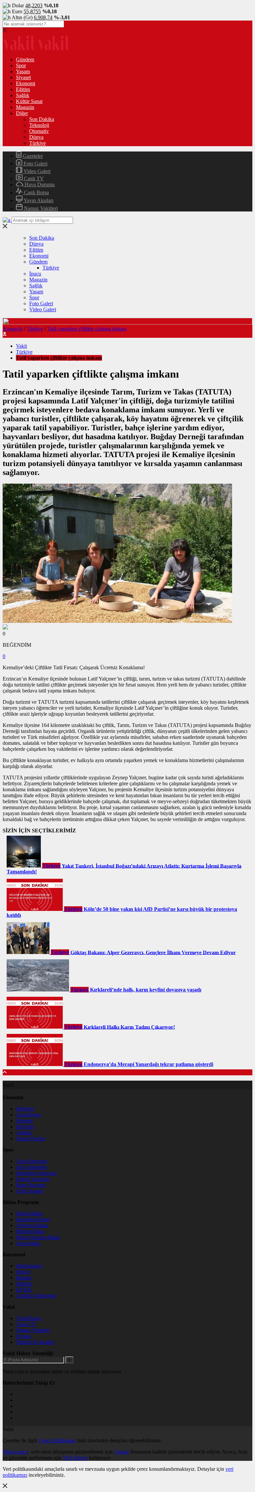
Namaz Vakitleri (40, 208)
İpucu (35, 273)
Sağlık (22, 95)
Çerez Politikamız (57, 1440)
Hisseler (24, 1120)
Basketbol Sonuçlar (36, 1173)
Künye (23, 1272)
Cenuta (121, 1452)
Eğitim (23, 89)
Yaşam (23, 71)
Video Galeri (36, 171)
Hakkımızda (29, 1266)
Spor (21, 65)
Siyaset (23, 77)
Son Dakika (41, 119)
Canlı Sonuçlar (31, 1161)
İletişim (23, 1278)
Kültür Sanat (29, 101)
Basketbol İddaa (33, 1219)
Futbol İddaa (29, 1213)
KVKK (24, 1289)
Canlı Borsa (36, 192)
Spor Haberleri (31, 1167)
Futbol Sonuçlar (32, 1179)
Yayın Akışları (38, 200)
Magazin (25, 107)
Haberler (25, 1108)
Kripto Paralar (30, 1138)
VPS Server (75, 1458)
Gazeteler (32, 156)
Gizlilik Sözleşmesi (36, 1295)
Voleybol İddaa (32, 1225)
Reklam (24, 1283)
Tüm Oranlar (29, 1191)
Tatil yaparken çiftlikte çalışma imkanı (87, 328)
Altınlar (24, 1132)
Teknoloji (39, 125)
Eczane (23, 1336)
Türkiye (37, 143)
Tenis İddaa (28, 1243)
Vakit (21, 346)
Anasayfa (13, 328)
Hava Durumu (39, 184)
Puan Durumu (30, 1185)
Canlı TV (33, 178)
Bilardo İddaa (30, 1231)
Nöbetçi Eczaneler (35, 1342)
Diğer (22, 113)
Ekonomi (25, 83)
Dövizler (25, 1126)
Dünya (36, 137)
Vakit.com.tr (15, 1452)
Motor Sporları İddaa (38, 1237)
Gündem (25, 59)
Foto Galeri (34, 163)
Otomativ (39, 131)
